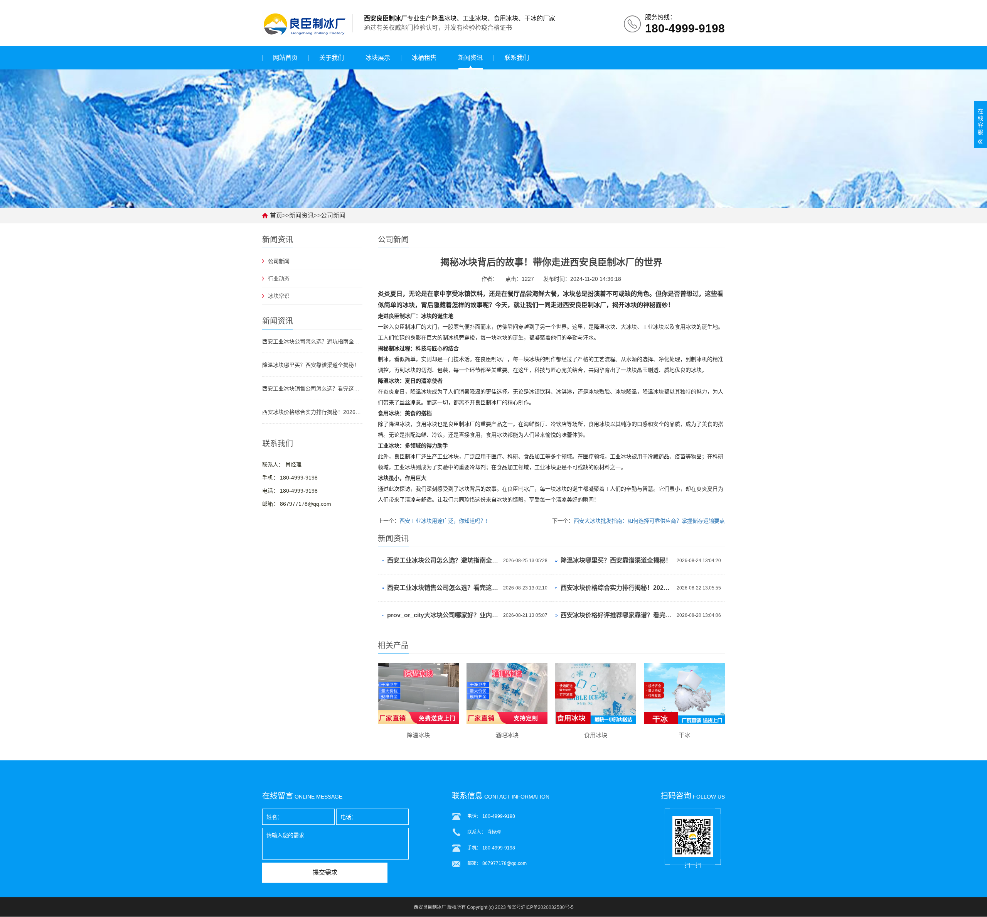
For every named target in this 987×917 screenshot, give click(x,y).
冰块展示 (377, 57)
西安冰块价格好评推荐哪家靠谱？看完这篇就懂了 (617, 615)
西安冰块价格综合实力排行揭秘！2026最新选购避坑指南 (312, 412)
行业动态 (279, 278)
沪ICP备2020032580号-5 (547, 907)
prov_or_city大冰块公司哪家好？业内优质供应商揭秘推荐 (443, 615)
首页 (276, 215)
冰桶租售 (424, 57)
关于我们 (331, 57)
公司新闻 (333, 215)
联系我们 (516, 57)
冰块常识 (279, 296)
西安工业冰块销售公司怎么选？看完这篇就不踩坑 (312, 388)
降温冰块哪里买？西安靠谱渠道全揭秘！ (310, 365)
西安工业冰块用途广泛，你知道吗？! (443, 521)
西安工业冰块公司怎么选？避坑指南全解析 (312, 341)
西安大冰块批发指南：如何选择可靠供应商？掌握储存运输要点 (649, 521)
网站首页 (285, 57)
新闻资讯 (470, 57)
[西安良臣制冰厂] (304, 23)
